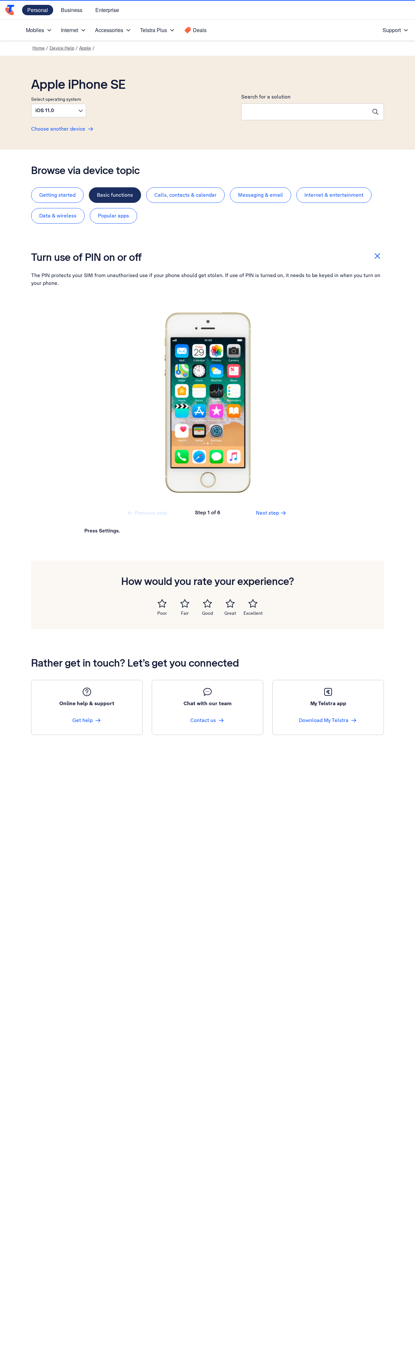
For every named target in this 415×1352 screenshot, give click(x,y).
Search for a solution (265, 96)
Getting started (57, 195)
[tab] (57, 195)
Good (207, 613)
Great (230, 613)
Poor (162, 613)
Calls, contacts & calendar (185, 195)
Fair (185, 613)
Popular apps (113, 215)
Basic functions (115, 195)
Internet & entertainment (333, 195)
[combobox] (304, 112)
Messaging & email (260, 195)
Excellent (253, 613)
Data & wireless (58, 215)
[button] (58, 110)
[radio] (162, 603)
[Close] (377, 256)
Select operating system (56, 99)
